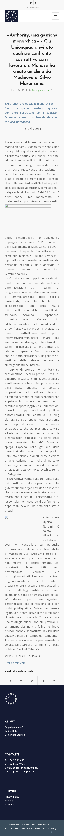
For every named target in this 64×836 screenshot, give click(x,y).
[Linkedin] (31, 2)
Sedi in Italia (11, 730)
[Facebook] (36, 2)
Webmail (9, 804)
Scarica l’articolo (15, 663)
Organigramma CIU (15, 727)
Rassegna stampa (41, 90)
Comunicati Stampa (15, 734)
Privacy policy (12, 796)
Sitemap (9, 800)
